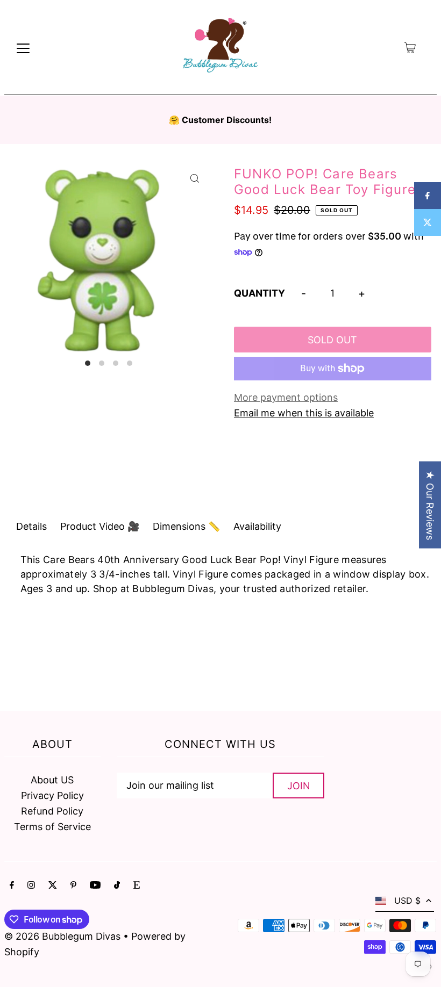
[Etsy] (136, 886)
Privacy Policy (52, 795)
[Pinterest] (73, 886)
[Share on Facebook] (427, 195)
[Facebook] (12, 886)
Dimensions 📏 (186, 526)
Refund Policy (52, 811)
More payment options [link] (286, 397)
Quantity (259, 293)
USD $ (407, 900)
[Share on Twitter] (427, 222)
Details (31, 526)
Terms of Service (52, 826)
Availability (257, 526)
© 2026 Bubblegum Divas (63, 936)
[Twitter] (52, 886)
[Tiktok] (117, 886)
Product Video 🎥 (99, 526)
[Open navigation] (23, 47)
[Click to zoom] (195, 178)
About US (52, 780)
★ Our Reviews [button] (430, 504)
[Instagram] (31, 886)
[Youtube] (95, 886)
